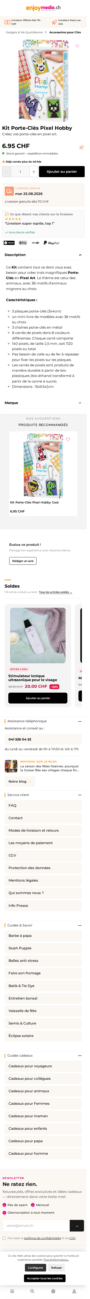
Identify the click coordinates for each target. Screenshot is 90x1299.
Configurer (35, 1267)
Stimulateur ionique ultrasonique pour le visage (32, 678)
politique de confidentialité (42, 1238)
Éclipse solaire (21, 1036)
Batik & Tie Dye (21, 986)
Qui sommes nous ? (26, 893)
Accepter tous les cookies (45, 1278)
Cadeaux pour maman (28, 1116)
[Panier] (53, 1291)
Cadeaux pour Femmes (29, 1104)
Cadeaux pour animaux (29, 1091)
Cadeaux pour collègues (30, 1079)
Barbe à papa (20, 936)
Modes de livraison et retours (34, 830)
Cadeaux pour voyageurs (30, 1066)
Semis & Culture (22, 1023)
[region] (43, 80)
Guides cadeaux (20, 1055)
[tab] (43, 255)
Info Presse (18, 906)
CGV (12, 855)
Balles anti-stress (23, 961)
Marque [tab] (11, 403)
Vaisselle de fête (22, 1011)
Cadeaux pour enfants (28, 1128)
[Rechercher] (32, 1291)
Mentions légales (23, 880)
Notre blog (18, 781)
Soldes (12, 586)
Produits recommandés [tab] (43, 425)
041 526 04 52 (20, 739)
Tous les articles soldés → (55, 592)
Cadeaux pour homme (28, 1153)
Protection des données (30, 868)
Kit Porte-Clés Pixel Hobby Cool (34, 502)
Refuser (56, 1267)
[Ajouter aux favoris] (77, 45)
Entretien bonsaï (23, 998)
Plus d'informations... (56, 1259)
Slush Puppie (20, 948)
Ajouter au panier (62, 171)
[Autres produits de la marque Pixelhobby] (81, 147)
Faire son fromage (25, 973)
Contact (16, 818)
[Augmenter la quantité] (33, 171)
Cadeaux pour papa (26, 1141)
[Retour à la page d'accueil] (43, 8)
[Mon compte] (74, 1291)
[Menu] (12, 1291)
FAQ (12, 805)
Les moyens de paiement (31, 843)
